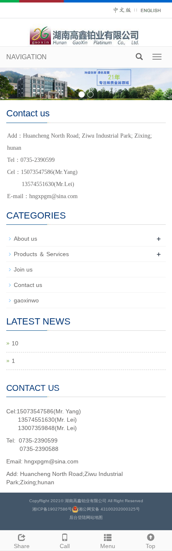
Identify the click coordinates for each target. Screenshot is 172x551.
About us (25, 238)
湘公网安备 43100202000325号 (109, 509)
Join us (23, 269)
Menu (107, 546)
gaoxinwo (26, 300)
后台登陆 (77, 517)
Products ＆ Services (41, 254)
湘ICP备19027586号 (52, 509)
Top (150, 546)
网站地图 (94, 517)
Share (22, 546)
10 (15, 343)
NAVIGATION (26, 56)
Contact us (28, 285)
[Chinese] (122, 10)
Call (65, 546)
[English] (151, 10)
